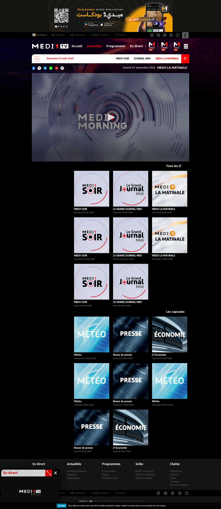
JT (185, 58)
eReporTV (105, 35)
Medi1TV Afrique (144, 471)
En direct (136, 46)
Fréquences (176, 471)
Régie (173, 478)
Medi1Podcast (80, 35)
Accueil (77, 46)
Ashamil (122, 35)
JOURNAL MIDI (142, 58)
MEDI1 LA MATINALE (167, 58)
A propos (174, 482)
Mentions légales (179, 485)
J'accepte (61, 506)
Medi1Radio (60, 35)
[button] (110, 117)
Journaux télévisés (77, 471)
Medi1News (41, 35)
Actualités (94, 46)
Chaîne (175, 464)
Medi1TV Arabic (144, 478)
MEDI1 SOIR (122, 58)
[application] (110, 117)
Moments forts (110, 478)
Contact (174, 475)
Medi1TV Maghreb (145, 475)
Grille (139, 464)
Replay (105, 475)
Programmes (115, 46)
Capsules (72, 475)
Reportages (73, 478)
